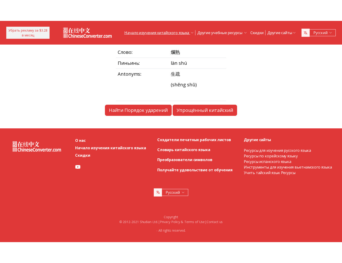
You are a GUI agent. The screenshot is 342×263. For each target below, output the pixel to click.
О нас (80, 140)
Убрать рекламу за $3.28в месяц (27, 32)
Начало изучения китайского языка (110, 147)
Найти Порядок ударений (138, 110)
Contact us (215, 222)
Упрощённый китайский (205, 110)
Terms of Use (194, 222)
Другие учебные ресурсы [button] (220, 32)
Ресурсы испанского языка (267, 161)
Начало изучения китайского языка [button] (157, 32)
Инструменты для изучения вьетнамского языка (288, 167)
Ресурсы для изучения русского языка (277, 150)
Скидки (257, 32)
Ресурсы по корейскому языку (271, 156)
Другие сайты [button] (279, 32)
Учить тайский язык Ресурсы (269, 172)
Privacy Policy (170, 222)
